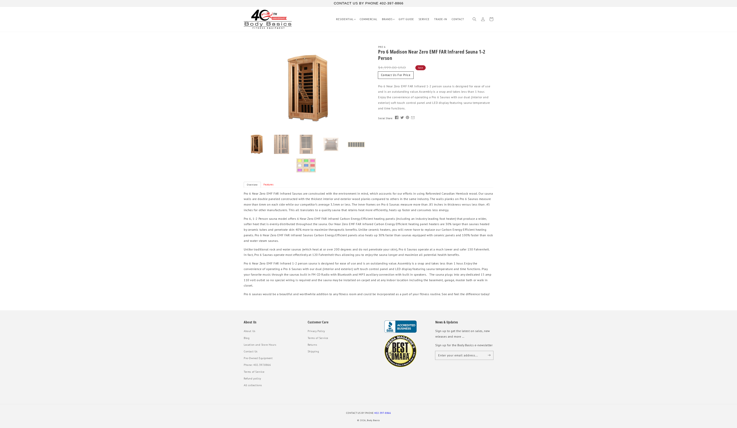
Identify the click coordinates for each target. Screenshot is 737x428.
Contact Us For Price (396, 75)
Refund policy (252, 378)
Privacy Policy (316, 331)
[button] (474, 19)
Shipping (313, 351)
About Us (249, 331)
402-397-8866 (382, 413)
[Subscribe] (489, 355)
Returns (312, 344)
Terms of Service (254, 371)
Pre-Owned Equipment (258, 358)
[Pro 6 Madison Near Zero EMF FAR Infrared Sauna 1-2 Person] (306, 88)
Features (268, 184)
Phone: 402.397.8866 (257, 365)
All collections (253, 385)
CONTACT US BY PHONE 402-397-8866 (368, 3)
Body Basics (373, 420)
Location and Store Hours (260, 344)
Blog (247, 338)
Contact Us (251, 351)
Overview (252, 184)
